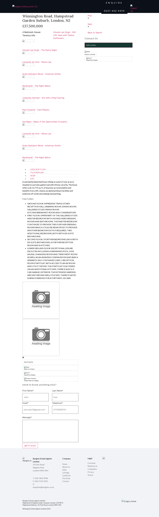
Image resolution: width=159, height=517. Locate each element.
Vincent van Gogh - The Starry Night (39, 50)
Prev (90, 15)
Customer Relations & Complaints (92, 466)
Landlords (66, 476)
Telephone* (57, 403)
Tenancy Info (28, 35)
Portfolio (66, 478)
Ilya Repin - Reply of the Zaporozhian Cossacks (44, 121)
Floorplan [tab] (37, 172)
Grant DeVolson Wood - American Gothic (41, 74)
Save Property (28, 362)
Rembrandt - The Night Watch (36, 86)
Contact (65, 481)
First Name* (28, 391)
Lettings (65, 473)
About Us (66, 467)
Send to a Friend (29, 369)
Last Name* (57, 391)
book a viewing (90, 45)
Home (64, 464)
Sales (64, 470)
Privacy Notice (91, 473)
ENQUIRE (114, 2)
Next (90, 24)
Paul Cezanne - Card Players (35, 109)
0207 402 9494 (114, 11)
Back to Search (95, 32)
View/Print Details (29, 375)
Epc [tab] (32, 178)
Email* (25, 403)
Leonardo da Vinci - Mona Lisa (36, 62)
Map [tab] (33, 175)
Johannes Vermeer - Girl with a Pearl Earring (43, 98)
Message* (27, 417)
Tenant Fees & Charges (31, 380)
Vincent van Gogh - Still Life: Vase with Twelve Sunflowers (64, 35)
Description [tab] (38, 169)
